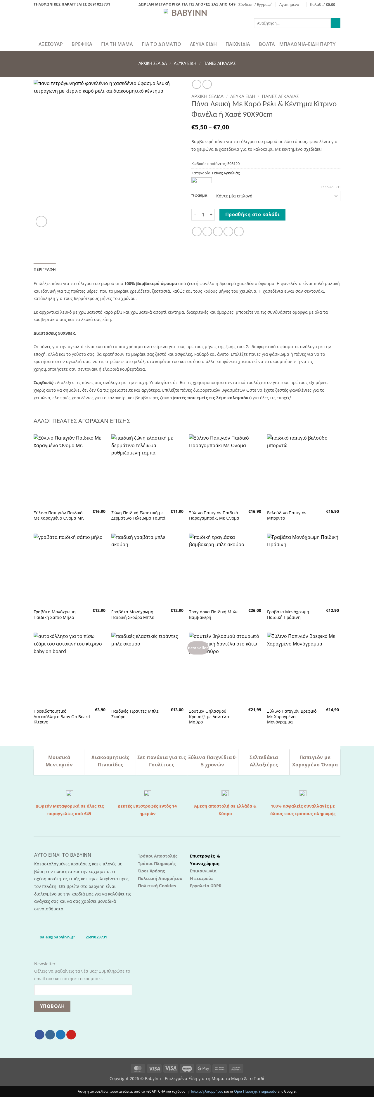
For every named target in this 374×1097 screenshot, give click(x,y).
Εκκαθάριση (330, 187)
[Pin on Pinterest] (228, 231)
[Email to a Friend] (218, 231)
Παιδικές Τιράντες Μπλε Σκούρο (135, 714)
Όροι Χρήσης (151, 871)
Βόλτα (267, 44)
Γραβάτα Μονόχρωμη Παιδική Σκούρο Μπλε (132, 614)
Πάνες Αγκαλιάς (219, 63)
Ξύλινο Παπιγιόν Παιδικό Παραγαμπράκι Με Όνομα (214, 515)
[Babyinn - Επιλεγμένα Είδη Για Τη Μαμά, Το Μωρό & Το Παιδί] (187, 23)
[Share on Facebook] (197, 231)
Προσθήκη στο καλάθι (252, 214)
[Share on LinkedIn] (239, 231)
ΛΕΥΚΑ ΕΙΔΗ (203, 44)
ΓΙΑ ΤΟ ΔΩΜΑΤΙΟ (161, 44)
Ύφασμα (199, 195)
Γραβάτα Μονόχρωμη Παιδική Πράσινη (288, 614)
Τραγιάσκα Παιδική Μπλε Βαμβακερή (213, 614)
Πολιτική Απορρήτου (160, 878)
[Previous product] (207, 84)
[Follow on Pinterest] (71, 1035)
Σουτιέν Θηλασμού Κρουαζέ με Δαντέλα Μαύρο (209, 717)
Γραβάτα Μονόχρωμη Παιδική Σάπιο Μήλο (55, 614)
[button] (255, 4)
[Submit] (335, 23)
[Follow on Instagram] (50, 1035)
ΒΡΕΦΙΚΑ (82, 44)
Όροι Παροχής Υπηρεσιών (255, 1091)
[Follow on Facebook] (39, 1035)
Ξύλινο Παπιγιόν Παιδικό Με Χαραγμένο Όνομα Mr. (59, 515)
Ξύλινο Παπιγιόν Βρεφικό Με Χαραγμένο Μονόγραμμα (291, 717)
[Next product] (196, 84)
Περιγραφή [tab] (45, 269)
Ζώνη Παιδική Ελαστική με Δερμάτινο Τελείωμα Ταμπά (138, 515)
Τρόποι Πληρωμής (157, 863)
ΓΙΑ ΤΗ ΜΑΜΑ (117, 44)
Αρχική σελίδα (152, 63)
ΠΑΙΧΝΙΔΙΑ (238, 44)
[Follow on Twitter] (60, 1035)
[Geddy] (201, 180)
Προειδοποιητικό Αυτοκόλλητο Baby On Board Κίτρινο (62, 717)
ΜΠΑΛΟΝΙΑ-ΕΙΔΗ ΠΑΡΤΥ (307, 44)
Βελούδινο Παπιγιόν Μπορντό (287, 515)
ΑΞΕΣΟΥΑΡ (51, 44)
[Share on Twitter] (207, 231)
